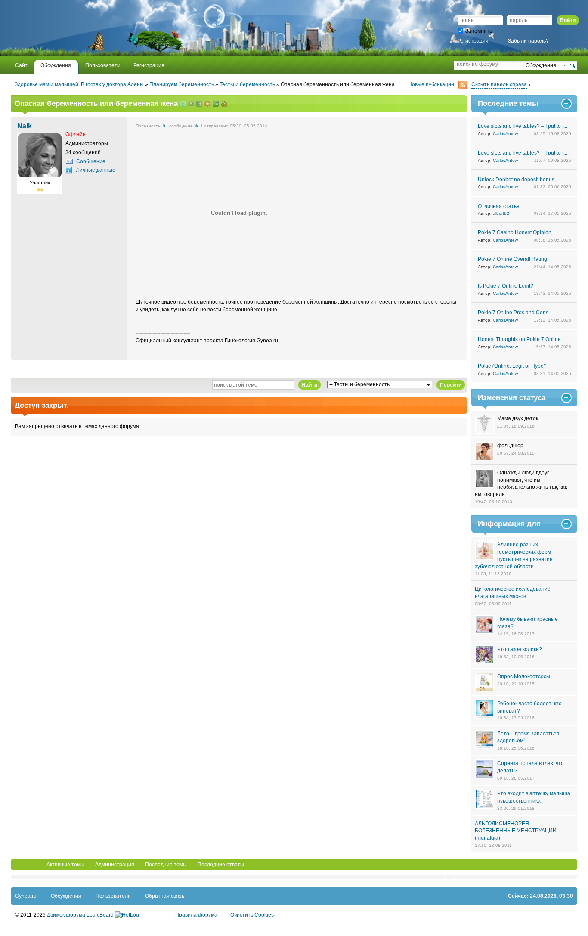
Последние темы (166, 865)
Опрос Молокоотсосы (523, 676)
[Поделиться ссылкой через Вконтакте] (191, 104)
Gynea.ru (26, 896)
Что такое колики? (519, 649)
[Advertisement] (116, 28)
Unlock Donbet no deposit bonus (516, 180)
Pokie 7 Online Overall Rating (512, 259)
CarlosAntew (505, 133)
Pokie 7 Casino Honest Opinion (514, 232)
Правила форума (196, 915)
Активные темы (65, 865)
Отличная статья (499, 206)
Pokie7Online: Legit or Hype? (512, 366)
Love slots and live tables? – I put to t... (522, 126)
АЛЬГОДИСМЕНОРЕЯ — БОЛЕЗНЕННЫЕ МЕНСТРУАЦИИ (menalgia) (516, 831)
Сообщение (90, 161)
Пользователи (113, 896)
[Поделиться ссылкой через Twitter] (183, 104)
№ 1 (198, 126)
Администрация (114, 865)
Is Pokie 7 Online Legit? (505, 286)
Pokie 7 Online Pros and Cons (513, 313)
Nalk (24, 126)
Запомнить (478, 31)
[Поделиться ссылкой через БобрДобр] (224, 104)
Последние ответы (221, 865)
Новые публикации (431, 84)
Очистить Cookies (252, 915)
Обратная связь (164, 896)
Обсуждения (66, 896)
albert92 (501, 213)
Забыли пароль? (528, 41)
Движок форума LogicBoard (80, 915)
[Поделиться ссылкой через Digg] (216, 104)
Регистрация (473, 41)
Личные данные (95, 170)
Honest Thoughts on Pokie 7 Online (519, 339)
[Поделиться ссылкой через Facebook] (199, 104)
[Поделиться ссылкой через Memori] (207, 104)
